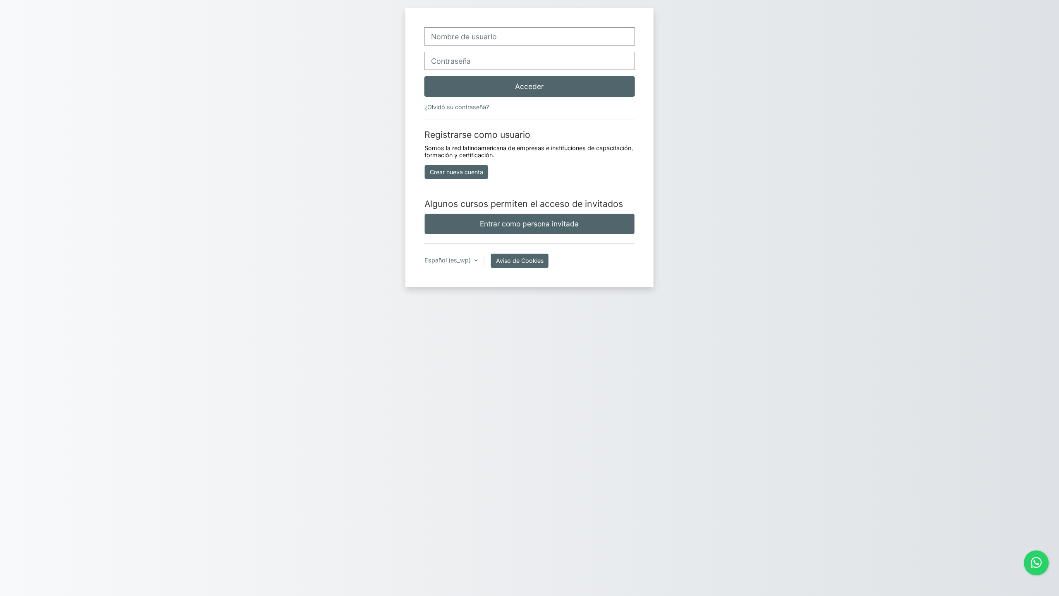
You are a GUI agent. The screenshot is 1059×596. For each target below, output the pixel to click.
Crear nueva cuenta (456, 171)
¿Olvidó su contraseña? (456, 107)
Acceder (529, 86)
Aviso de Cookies (520, 260)
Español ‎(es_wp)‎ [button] (448, 260)
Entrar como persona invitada (529, 223)
